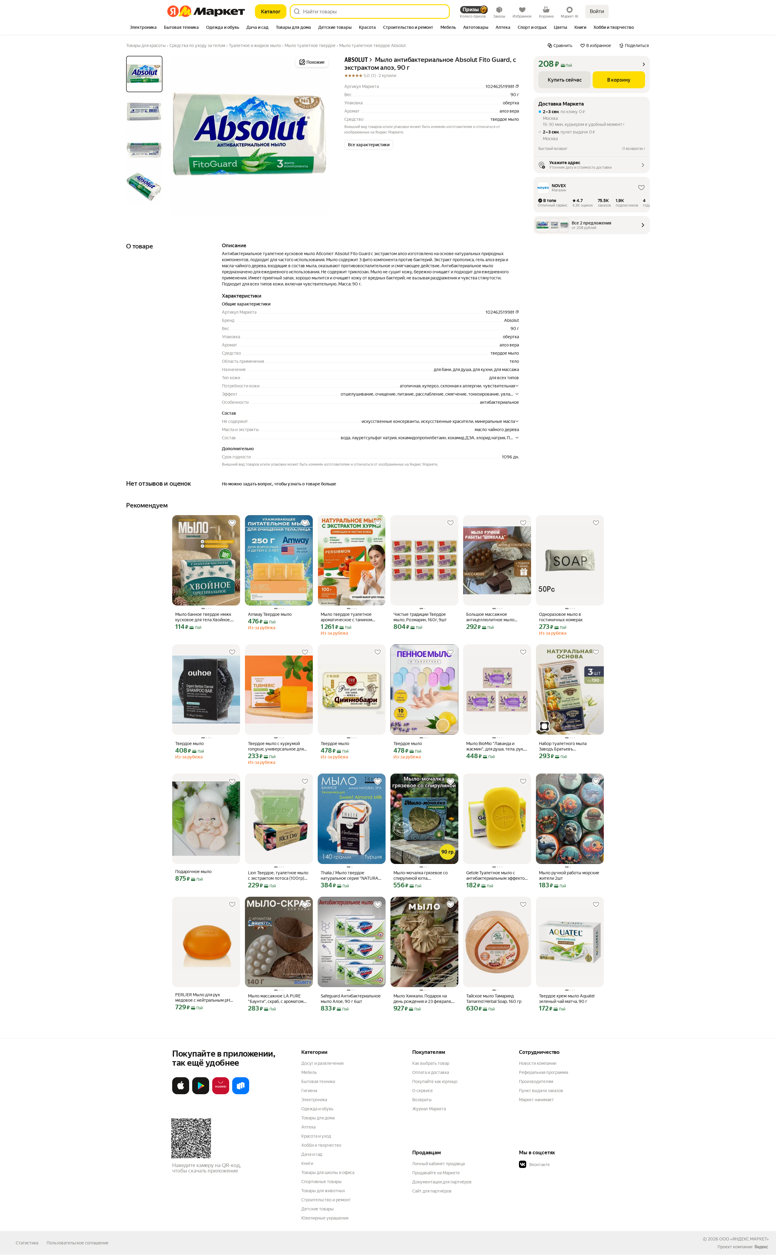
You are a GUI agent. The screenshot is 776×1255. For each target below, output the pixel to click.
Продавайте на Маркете (436, 1172)
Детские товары (317, 1208)
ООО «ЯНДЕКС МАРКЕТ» (744, 1238)
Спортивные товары (321, 1181)
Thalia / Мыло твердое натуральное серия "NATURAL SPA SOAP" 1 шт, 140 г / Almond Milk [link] (351, 875)
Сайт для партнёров (432, 1191)
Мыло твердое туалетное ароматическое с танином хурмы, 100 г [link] (346, 617)
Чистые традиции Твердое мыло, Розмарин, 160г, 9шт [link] (420, 617)
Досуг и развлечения (322, 1063)
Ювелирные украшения (324, 1218)
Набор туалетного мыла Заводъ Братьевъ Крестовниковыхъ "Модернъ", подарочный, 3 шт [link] (569, 746)
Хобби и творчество (321, 1145)
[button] (368, 145)
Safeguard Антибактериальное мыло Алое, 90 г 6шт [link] (351, 999)
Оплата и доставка (430, 1072)
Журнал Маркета (429, 1108)
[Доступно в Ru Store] (240, 1093)
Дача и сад (311, 1154)
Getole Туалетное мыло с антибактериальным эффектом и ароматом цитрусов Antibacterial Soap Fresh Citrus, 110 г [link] (497, 875)
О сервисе (422, 1090)
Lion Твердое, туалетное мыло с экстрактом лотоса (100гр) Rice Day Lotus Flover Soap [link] (278, 875)
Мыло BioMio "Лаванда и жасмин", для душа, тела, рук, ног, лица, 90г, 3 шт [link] (495, 746)
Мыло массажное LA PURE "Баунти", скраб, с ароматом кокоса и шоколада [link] (275, 999)
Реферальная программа (543, 1072)
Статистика (27, 1242)
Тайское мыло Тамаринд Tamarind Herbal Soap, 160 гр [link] (493, 999)
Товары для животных (323, 1190)
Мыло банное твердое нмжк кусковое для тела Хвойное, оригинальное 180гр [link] (203, 617)
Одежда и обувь (317, 1108)
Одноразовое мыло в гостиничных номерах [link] (561, 617)
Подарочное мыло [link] (193, 871)
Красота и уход (316, 1136)
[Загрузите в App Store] (180, 1093)
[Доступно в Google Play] (200, 1093)
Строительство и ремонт (326, 1199)
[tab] (143, 28)
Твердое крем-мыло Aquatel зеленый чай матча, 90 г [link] (566, 999)
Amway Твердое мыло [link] (270, 614)
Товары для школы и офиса (327, 1172)
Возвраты (422, 1099)
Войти (597, 11)
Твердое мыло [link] (189, 743)
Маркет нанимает (536, 1099)
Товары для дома (318, 1117)
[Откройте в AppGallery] (220, 1093)
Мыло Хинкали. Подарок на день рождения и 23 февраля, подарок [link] (422, 999)
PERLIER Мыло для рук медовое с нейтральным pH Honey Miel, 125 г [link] (202, 997)
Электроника (314, 1099)
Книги (307, 1163)
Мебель (309, 1072)
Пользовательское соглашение (78, 1242)
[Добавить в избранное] (232, 523)
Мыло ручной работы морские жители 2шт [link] (569, 875)
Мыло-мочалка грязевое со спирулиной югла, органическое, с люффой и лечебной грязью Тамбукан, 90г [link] (420, 875)
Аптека (308, 1127)
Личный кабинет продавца (438, 1163)
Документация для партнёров (442, 1181)
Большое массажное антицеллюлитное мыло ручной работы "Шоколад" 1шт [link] (496, 617)
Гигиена (309, 1090)
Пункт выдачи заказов (541, 1090)
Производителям (536, 1081)
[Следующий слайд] (320, 136)
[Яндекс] (761, 1246)
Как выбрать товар (430, 1063)
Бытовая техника (318, 1081)
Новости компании (537, 1063)
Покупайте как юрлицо (434, 1081)
